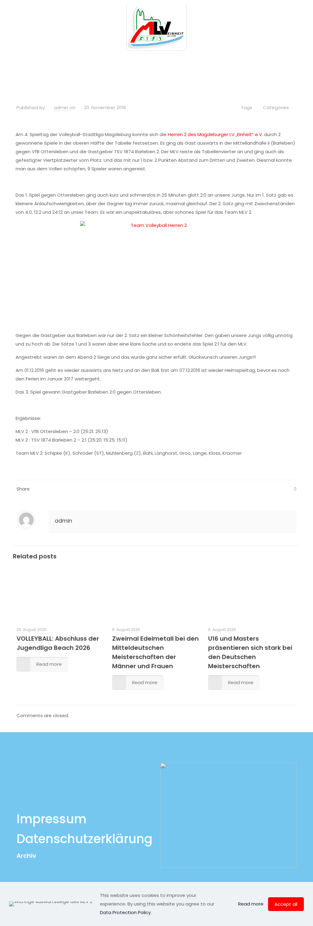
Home (92, 62)
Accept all (285, 904)
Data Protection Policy (125, 912)
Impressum (52, 819)
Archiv (26, 855)
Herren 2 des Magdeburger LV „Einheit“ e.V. (215, 134)
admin (61, 107)
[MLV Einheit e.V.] (156, 27)
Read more (250, 904)
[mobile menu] (303, 27)
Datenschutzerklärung (85, 838)
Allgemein (124, 62)
